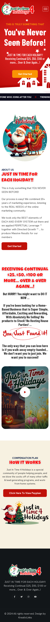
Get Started (25, 74)
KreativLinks (25, 617)
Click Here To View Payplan (25, 493)
